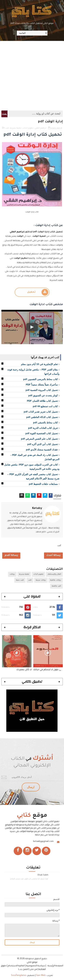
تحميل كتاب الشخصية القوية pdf (41, 433)
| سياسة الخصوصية (36, 966)
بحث (4, 114)
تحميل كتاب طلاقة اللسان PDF (42, 400)
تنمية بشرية (15, 128)
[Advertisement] (32, 75)
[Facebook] (18, 851)
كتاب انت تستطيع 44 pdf (45, 406)
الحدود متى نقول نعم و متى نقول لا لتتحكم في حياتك (48, 670)
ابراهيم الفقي (40, 128)
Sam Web (41, 975)
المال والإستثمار (54, 574)
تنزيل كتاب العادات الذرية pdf (43, 428)
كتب (7, 128)
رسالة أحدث (53, 555)
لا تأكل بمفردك (24, 670)
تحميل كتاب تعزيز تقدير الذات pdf (41, 411)
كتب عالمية (56, 586)
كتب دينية (20, 580)
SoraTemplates (18, 975)
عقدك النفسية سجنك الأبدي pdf (42, 449)
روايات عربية (41, 580)
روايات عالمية (55, 580)
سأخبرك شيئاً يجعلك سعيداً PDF (42, 384)
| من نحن (34, 969)
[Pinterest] (46, 851)
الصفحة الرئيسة (55, 966)
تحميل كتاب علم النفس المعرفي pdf (39, 438)
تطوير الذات (28, 128)
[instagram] (27, 851)
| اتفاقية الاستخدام (17, 966)
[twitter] (36, 851)
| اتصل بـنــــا (23, 969)
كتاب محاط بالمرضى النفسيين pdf (40, 379)
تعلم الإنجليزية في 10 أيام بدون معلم (39, 364)
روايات (12, 574)
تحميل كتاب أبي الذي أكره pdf (42, 444)
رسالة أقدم (11, 555)
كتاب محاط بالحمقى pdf (45, 422)
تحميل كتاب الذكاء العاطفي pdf (42, 417)
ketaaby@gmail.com (43, 841)
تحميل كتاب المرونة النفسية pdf (42, 390)
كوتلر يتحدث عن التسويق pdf (43, 395)
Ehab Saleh (43, 875)
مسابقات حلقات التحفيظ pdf (43, 484)
